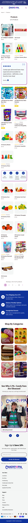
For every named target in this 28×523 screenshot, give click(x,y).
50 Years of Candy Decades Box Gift (19, 256)
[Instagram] (21, 514)
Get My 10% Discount (14, 459)
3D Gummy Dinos (5, 165)
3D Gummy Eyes (5, 197)
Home (2, 12)
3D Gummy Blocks (5, 144)
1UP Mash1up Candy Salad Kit (6, 123)
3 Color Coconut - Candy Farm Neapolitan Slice (21, 124)
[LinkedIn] (26, 514)
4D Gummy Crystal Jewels (19, 235)
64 (19, 285)
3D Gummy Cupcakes (20, 146)
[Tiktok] (23, 514)
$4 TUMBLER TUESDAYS (7, 37)
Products (8, 12)
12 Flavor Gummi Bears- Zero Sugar (5, 56)
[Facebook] (18, 514)
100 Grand (17, 37)
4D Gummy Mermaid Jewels (6, 256)
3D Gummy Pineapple (20, 215)
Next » (22, 285)
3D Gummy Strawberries (4, 235)
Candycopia (19, 520)
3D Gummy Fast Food (20, 197)
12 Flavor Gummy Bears (21, 57)
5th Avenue (4, 276)
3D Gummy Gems (5, 216)
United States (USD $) (7, 513)
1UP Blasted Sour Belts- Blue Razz (7, 101)
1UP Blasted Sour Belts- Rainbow (20, 101)
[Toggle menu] (2, 8)
